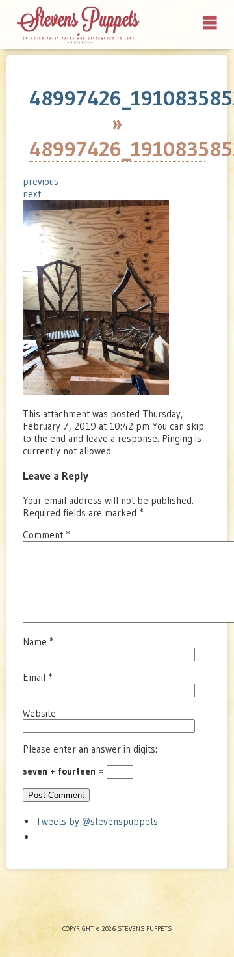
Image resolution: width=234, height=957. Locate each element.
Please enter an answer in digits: (90, 749)
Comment (46, 535)
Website (39, 713)
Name (38, 641)
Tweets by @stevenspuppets (97, 821)
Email (37, 677)
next (32, 193)
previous (40, 181)
